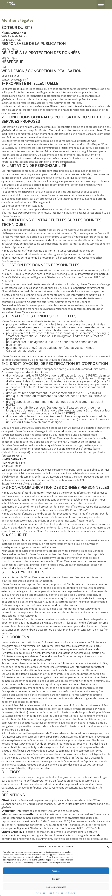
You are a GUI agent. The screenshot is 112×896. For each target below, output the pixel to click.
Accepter (56, 870)
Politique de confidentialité (64, 893)
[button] (107, 846)
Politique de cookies (43, 893)
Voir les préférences (56, 886)
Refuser (56, 878)
